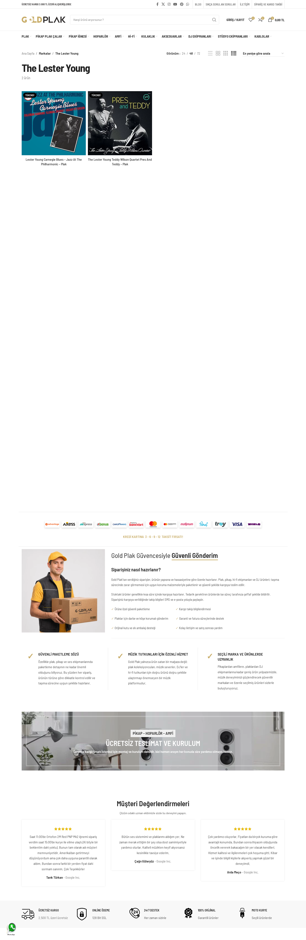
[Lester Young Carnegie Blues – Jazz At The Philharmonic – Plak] (54, 123)
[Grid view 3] (225, 53)
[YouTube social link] (175, 4)
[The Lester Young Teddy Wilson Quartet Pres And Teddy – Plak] (120, 123)
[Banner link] (153, 741)
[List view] (210, 53)
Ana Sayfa (28, 53)
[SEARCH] (214, 20)
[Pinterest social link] (182, 4)
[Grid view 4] (233, 53)
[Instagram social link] (169, 4)
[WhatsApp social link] (187, 4)
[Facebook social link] (157, 4)
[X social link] (163, 4)
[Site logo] (44, 19)
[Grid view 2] (218, 53)
